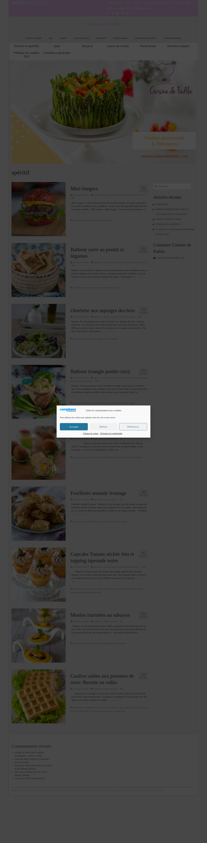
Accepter (73, 426)
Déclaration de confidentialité (111, 433)
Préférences (133, 426)
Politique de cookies (90, 433)
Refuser (103, 426)
